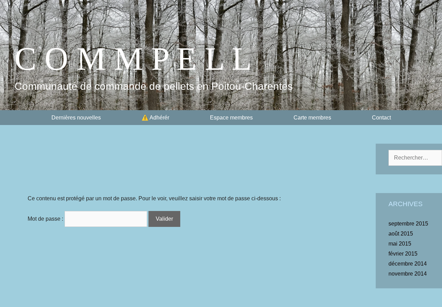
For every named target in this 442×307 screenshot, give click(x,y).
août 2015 (400, 234)
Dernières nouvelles (76, 118)
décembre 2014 (407, 264)
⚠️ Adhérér (155, 118)
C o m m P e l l (133, 58)
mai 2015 (399, 244)
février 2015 (402, 254)
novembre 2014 (407, 274)
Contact (381, 118)
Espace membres (231, 118)
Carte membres (312, 118)
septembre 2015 (408, 224)
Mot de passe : (46, 219)
